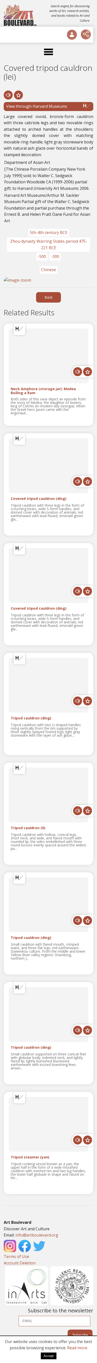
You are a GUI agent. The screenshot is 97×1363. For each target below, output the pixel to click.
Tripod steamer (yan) (30, 1157)
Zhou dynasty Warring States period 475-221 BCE (48, 244)
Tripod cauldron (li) (28, 828)
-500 (42, 256)
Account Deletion (20, 1263)
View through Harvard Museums (36, 106)
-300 (55, 256)
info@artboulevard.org (36, 1235)
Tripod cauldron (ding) (31, 718)
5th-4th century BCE (48, 232)
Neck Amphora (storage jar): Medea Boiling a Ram (43, 391)
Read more (77, 1348)
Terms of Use (16, 1256)
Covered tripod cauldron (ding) (38, 499)
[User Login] (72, 35)
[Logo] (20, 15)
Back (48, 297)
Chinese (48, 269)
